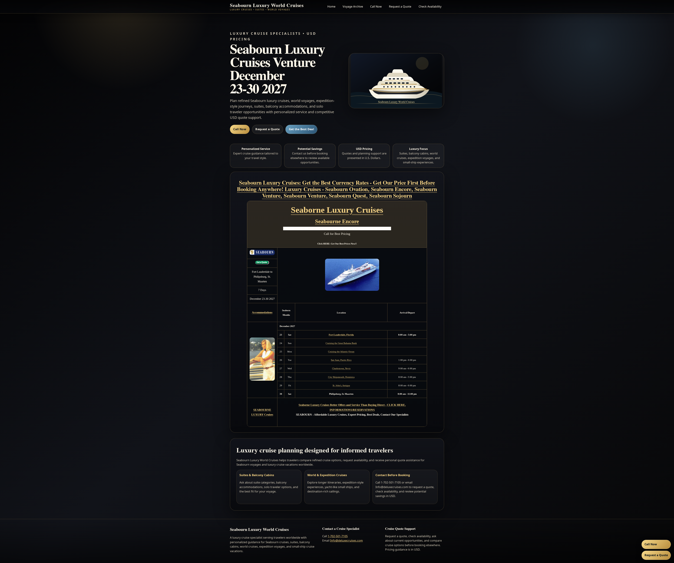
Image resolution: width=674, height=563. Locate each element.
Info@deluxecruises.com (346, 540)
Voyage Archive (353, 6)
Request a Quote (400, 6)
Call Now (376, 6)
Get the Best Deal (301, 129)
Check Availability (430, 6)
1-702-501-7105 (338, 536)
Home (331, 6)
